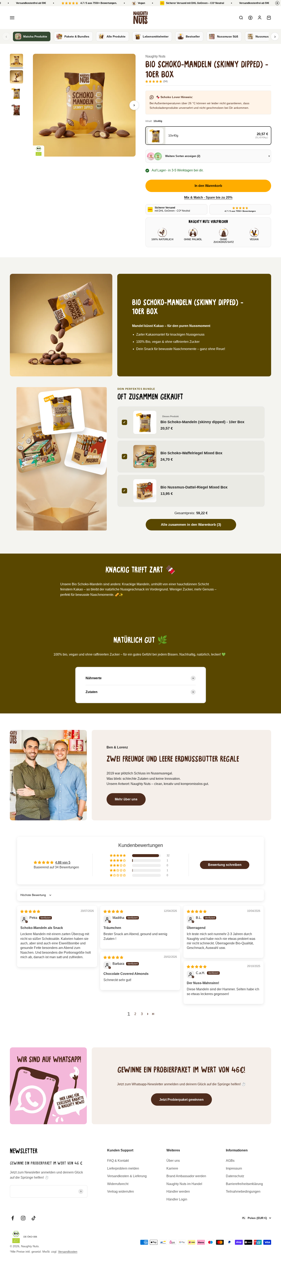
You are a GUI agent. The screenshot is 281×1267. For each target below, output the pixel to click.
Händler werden (178, 1191)
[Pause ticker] (277, 3)
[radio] (208, 136)
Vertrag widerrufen (120, 1191)
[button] (118, 855)
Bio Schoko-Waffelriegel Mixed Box (191, 453)
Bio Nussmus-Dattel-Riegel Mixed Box (194, 487)
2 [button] (135, 1014)
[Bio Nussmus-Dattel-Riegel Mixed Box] (89, 450)
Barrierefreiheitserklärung (244, 1184)
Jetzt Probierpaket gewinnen (181, 1099)
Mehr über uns (126, 799)
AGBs (230, 1160)
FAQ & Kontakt (118, 1160)
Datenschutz (235, 1176)
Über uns (173, 1160)
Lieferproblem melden (123, 1168)
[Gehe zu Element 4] (16, 110)
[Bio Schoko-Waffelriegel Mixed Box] (35, 446)
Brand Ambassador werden (186, 1176)
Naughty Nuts (155, 56)
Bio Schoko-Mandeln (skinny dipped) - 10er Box (202, 422)
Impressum (234, 1168)
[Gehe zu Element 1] (16, 61)
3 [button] (142, 1014)
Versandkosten (67, 1251)
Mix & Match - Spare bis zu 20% (208, 197)
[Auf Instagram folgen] (23, 1218)
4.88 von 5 (62, 862)
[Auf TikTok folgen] (33, 1218)
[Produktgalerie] (84, 105)
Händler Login (176, 1199)
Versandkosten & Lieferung (127, 1176)
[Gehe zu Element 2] (16, 77)
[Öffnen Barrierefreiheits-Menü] (250, 17)
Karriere (172, 1168)
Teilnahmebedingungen (243, 1191)
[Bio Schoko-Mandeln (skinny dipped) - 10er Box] (61, 412)
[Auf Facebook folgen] (12, 1218)
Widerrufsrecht (117, 1184)
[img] (30, 911)
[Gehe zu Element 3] (16, 94)
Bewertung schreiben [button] (225, 865)
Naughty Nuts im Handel (184, 1184)
